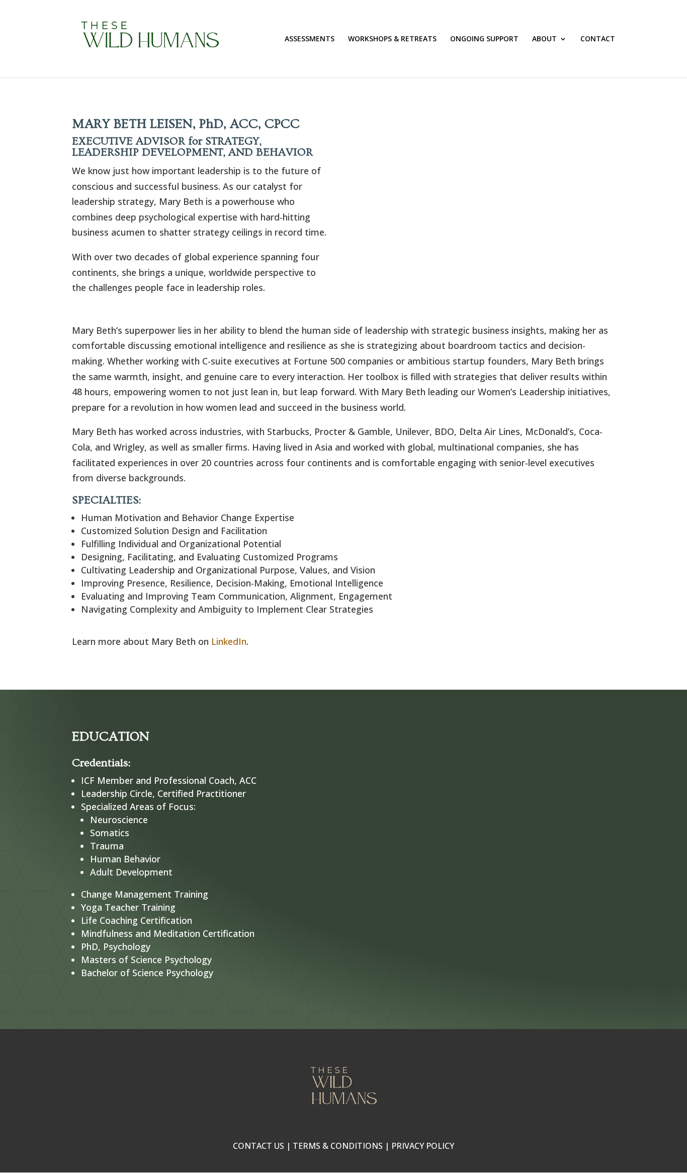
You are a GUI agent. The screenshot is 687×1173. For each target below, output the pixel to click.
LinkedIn (228, 641)
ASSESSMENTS (309, 39)
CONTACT (597, 39)
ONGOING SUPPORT (484, 39)
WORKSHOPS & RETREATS (392, 39)
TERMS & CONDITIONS (338, 1145)
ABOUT (544, 39)
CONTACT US (258, 1145)
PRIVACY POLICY (422, 1145)
